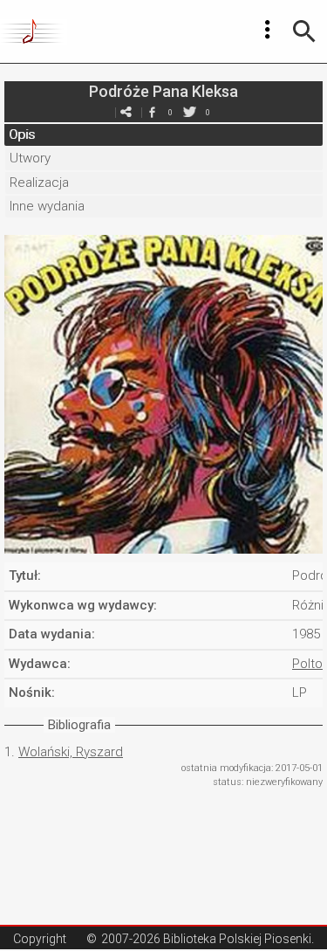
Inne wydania (47, 206)
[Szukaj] (304, 31)
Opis (22, 134)
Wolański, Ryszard (70, 752)
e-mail (126, 112)
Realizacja (39, 182)
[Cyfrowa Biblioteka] (33, 31)
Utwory (30, 158)
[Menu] (268, 29)
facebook (152, 112)
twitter (190, 112)
